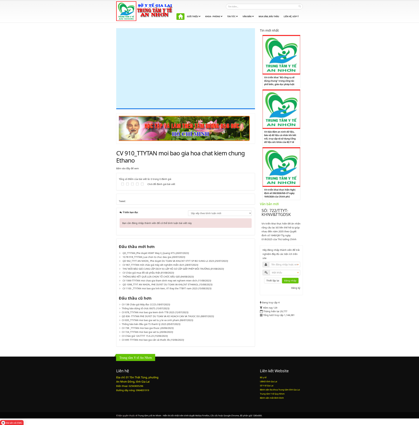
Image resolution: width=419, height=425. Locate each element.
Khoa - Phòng (213, 16)
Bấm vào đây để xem (127, 168)
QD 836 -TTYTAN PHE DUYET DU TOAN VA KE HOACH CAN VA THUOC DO (161, 316)
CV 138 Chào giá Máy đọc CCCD (139, 304)
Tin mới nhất (269, 30)
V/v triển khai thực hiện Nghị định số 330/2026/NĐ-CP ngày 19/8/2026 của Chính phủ (279, 193)
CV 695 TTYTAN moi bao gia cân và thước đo (146, 339)
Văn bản (247, 16)
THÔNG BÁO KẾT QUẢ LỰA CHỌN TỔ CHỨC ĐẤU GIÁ (151, 276)
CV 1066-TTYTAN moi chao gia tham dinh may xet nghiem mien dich (160, 280)
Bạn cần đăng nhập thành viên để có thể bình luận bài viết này (157, 223)
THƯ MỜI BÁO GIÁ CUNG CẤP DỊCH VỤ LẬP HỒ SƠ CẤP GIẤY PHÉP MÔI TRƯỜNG (166, 268)
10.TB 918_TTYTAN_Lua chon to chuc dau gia (147, 257)
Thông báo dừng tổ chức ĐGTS (138, 308)
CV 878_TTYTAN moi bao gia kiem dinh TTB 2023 (148, 312)
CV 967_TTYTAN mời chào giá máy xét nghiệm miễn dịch (153, 264)
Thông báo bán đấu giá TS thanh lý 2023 (144, 324)
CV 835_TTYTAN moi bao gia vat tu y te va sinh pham (150, 320)
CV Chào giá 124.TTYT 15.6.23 (138, 335)
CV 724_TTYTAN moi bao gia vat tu (140, 331)
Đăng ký (295, 287)
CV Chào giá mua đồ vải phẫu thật (141, 272)
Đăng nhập (290, 280)
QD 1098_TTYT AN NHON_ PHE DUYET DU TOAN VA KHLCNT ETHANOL (160, 284)
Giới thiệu (193, 16)
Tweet (122, 201)
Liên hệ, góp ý (291, 16)
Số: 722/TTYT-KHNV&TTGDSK (276, 212)
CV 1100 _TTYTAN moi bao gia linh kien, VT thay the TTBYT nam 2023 (160, 288)
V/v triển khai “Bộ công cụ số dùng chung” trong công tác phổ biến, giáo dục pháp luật (279, 81)
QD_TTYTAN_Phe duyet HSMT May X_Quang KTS (149, 253)
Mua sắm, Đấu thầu (269, 16)
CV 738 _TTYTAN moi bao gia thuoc (141, 328)
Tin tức (231, 16)
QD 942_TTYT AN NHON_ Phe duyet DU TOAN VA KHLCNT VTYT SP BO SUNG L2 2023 (168, 260)
